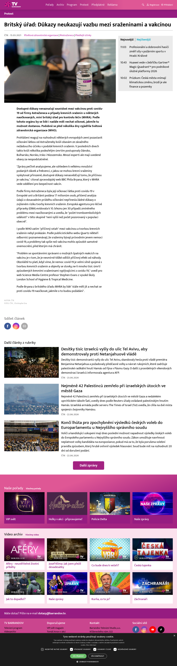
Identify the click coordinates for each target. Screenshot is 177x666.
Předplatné (98, 5)
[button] (88, 661)
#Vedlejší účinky (83, 35)
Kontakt (94, 623)
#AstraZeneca (67, 35)
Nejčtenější (144, 39)
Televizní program (13, 628)
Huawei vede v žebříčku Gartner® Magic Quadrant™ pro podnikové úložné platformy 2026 (149, 67)
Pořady (50, 5)
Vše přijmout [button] (78, 656)
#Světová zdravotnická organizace (41, 35)
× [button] (174, 636)
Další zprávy (88, 465)
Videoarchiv (10, 631)
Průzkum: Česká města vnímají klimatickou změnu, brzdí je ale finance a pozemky (148, 82)
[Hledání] (143, 5)
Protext (84, 5)
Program (72, 5)
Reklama (112, 5)
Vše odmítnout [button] (97, 656)
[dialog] (88, 649)
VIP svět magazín (55, 628)
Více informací (91, 645)
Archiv (60, 5)
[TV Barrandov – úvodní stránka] (12, 5)
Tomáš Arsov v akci (56, 631)
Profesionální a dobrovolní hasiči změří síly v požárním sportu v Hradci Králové (149, 51)
